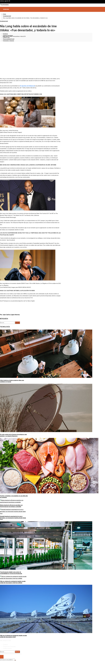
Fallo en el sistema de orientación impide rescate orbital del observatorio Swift (13, 636)
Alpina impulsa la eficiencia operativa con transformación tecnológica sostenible (11, 505)
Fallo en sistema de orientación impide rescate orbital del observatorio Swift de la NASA (13, 582)
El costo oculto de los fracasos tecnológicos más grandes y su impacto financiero (13, 435)
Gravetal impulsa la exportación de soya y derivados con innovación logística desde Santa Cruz (13, 518)
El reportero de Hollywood (27, 86)
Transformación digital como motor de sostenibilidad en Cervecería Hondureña (11, 572)
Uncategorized (4, 21)
